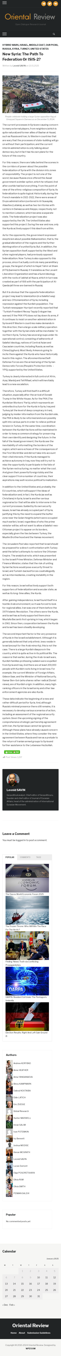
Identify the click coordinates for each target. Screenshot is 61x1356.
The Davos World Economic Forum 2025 (25, 894)
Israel (24, 45)
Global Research (21, 1111)
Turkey (24, 48)
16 (30, 1283)
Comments (25, 857)
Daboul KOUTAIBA (22, 1090)
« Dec (5, 1305)
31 (38, 1296)
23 (30, 1290)
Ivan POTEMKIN (21, 1131)
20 (6, 1290)
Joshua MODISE (21, 1145)
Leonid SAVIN (19, 65)
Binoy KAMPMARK (22, 1084)
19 (54, 1283)
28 (14, 1296)
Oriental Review (30, 1325)
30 (30, 1296)
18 (46, 1283)
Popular (10, 857)
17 (38, 1283)
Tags (38, 857)
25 (46, 1290)
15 (22, 1283)
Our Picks (52, 45)
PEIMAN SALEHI (21, 1193)
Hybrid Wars (10, 45)
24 (38, 1290)
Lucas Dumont (20, 1166)
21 (14, 1290)
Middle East (37, 45)
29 (22, 1296)
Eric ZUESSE (19, 1104)
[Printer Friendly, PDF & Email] (12, 752)
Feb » (12, 1305)
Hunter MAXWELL (22, 1118)
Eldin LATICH (19, 1097)
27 (6, 1296)
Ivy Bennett (19, 1138)
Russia (6, 48)
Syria (15, 48)
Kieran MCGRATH (21, 1152)
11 (46, 1277)
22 (22, 1290)
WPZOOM (30, 1348)
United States (39, 48)
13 (6, 1283)
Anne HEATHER (20, 1070)
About (22, 1333)
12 (54, 1277)
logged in (21, 840)
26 (54, 1290)
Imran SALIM (19, 1125)
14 (14, 1283)
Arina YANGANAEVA (23, 1077)
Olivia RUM (18, 1179)
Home (14, 1333)
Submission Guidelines (38, 1333)
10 (38, 1277)
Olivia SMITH (19, 1186)
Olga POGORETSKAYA (24, 1173)
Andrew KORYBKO (22, 1063)
